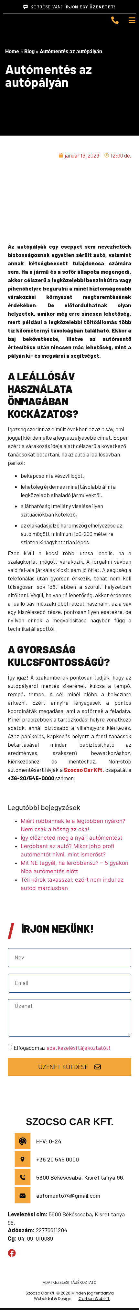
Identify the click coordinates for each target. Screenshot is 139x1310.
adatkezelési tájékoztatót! (78, 1047)
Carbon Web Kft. (94, 1298)
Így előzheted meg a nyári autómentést (71, 837)
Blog (29, 51)
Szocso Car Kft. (84, 769)
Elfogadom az (62, 1047)
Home (12, 51)
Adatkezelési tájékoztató (69, 1282)
